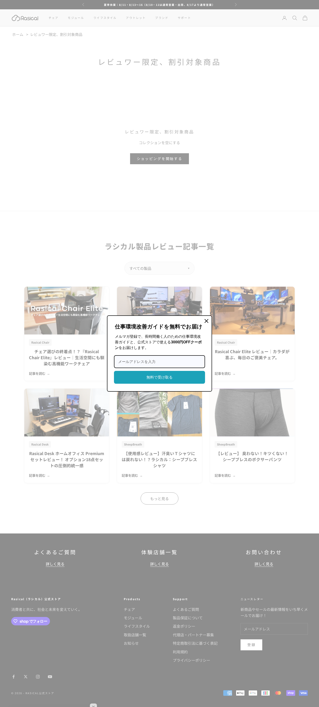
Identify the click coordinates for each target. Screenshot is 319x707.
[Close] (206, 321)
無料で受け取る (159, 377)
